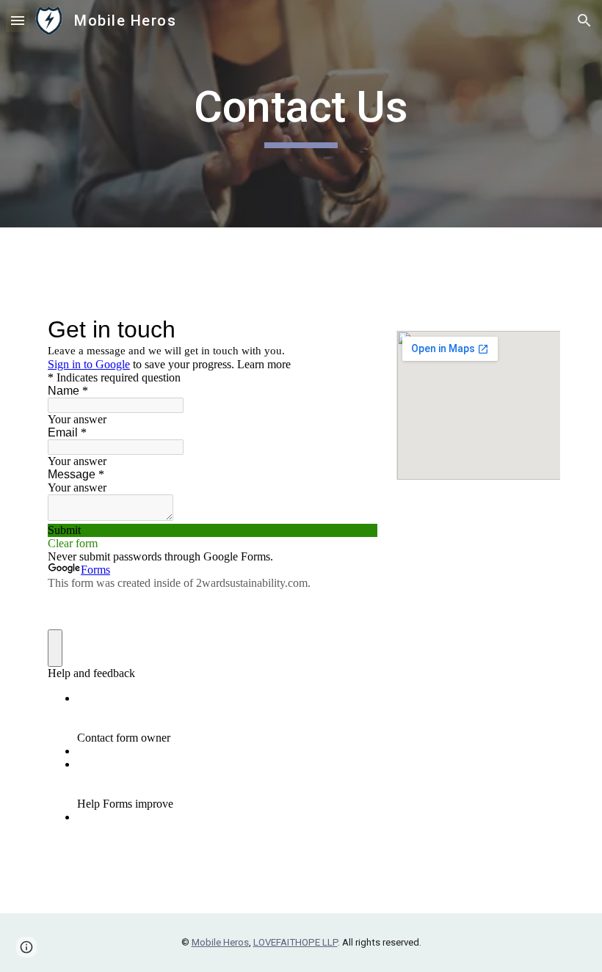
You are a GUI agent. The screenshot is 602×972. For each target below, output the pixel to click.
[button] (17, 20)
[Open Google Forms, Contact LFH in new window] (355, 329)
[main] (301, 113)
